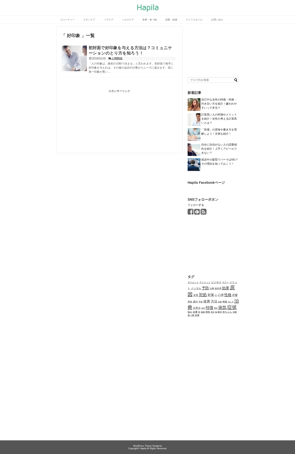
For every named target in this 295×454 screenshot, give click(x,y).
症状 (232, 307)
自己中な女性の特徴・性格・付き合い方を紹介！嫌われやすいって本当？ (219, 103)
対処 (203, 294)
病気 (222, 307)
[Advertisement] (90, 117)
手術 (201, 302)
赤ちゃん (227, 312)
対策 (211, 295)
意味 (190, 302)
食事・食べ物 (149, 19)
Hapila (143, 448)
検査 (224, 301)
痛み (190, 312)
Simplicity (157, 446)
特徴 (209, 307)
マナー (225, 282)
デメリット (204, 282)
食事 (197, 315)
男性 (216, 308)
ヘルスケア (128, 19)
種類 (208, 312)
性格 (227, 295)
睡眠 (203, 312)
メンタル (196, 288)
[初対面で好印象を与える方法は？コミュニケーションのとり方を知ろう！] (74, 62)
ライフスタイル (194, 19)
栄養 (220, 302)
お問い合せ (217, 19)
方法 (214, 301)
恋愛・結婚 (171, 19)
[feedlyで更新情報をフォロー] (197, 213)
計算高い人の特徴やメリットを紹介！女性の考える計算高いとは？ (219, 118)
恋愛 (235, 295)
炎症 (203, 308)
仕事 (212, 288)
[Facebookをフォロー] (190, 213)
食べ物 (191, 315)
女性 (195, 295)
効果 (225, 288)
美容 (212, 312)
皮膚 (195, 312)
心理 (221, 295)
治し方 (231, 302)
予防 (205, 288)
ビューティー (67, 19)
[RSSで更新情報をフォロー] (203, 213)
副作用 (218, 288)
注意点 (197, 308)
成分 (195, 301)
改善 (206, 301)
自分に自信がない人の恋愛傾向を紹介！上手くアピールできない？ (219, 148)
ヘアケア (108, 19)
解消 (220, 312)
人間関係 (116, 58)
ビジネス (216, 282)
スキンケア (89, 19)
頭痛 (235, 312)
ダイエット (193, 282)
